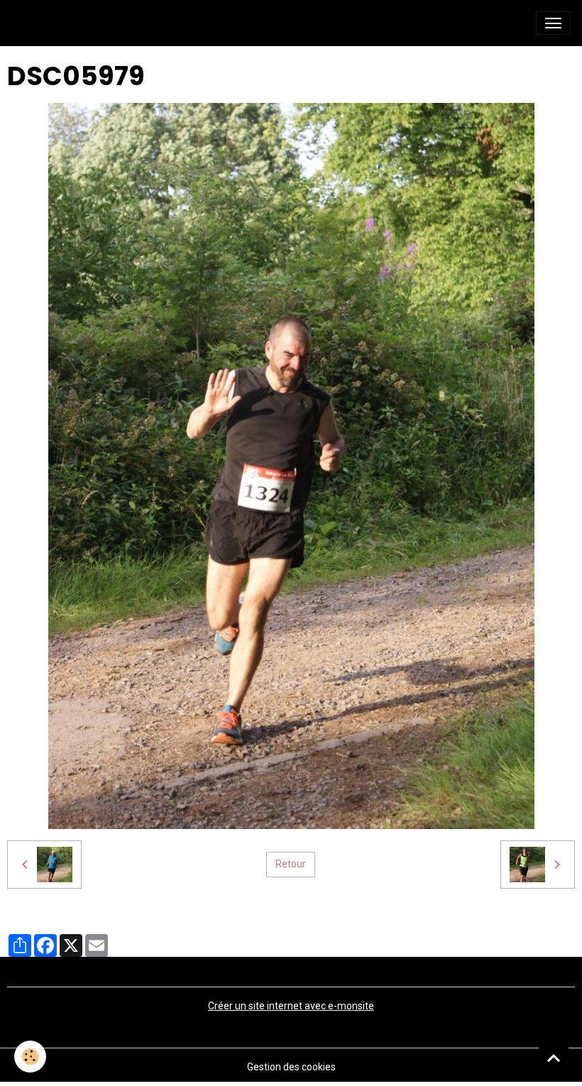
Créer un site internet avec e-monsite (291, 1005)
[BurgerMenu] (553, 23)
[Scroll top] (553, 1057)
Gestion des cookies (291, 1067)
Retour (290, 864)
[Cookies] (30, 1057)
